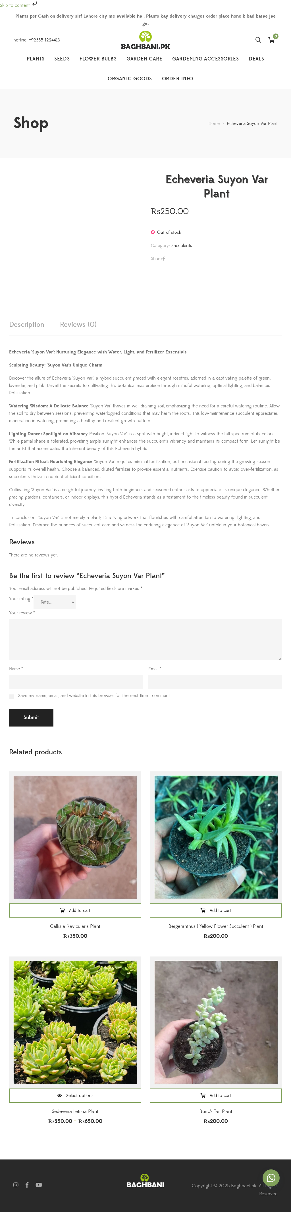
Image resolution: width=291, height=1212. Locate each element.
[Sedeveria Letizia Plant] (75, 1022)
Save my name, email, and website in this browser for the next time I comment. (94, 695)
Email (154, 669)
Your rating (21, 599)
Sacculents (181, 245)
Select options (79, 1095)
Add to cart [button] (79, 910)
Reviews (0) (78, 324)
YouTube (39, 1185)
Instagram (15, 1185)
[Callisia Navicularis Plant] (75, 837)
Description (26, 324)
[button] (271, 1177)
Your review (22, 613)
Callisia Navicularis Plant (75, 926)
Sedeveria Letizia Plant (75, 1111)
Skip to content (15, 5)
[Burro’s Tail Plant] (216, 1022)
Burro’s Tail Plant (215, 1111)
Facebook (27, 1185)
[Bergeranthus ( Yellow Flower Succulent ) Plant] (216, 837)
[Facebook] (164, 259)
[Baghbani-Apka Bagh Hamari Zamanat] (145, 40)
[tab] (26, 324)
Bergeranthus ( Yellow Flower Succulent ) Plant (216, 926)
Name (16, 669)
